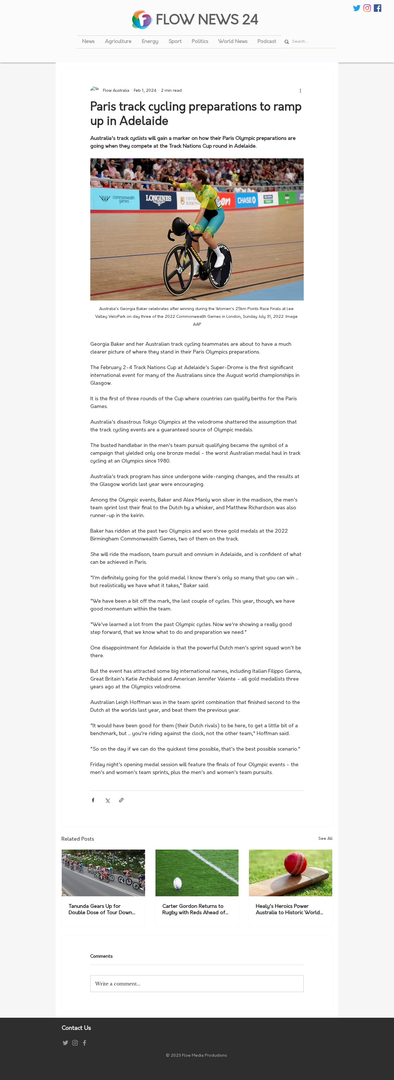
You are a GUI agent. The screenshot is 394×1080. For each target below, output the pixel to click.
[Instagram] (367, 8)
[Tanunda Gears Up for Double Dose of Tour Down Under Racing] (103, 873)
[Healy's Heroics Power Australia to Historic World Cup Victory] (290, 873)
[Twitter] (357, 8)
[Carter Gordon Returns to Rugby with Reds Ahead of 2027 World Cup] (197, 873)
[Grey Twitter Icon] (65, 1043)
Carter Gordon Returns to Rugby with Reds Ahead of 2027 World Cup (193, 910)
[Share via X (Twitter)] (107, 800)
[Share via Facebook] (93, 800)
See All (325, 839)
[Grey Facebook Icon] (84, 1043)
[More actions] (300, 90)
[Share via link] (121, 800)
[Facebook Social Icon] (377, 8)
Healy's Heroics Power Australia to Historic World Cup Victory (288, 910)
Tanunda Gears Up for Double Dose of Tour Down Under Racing (100, 910)
